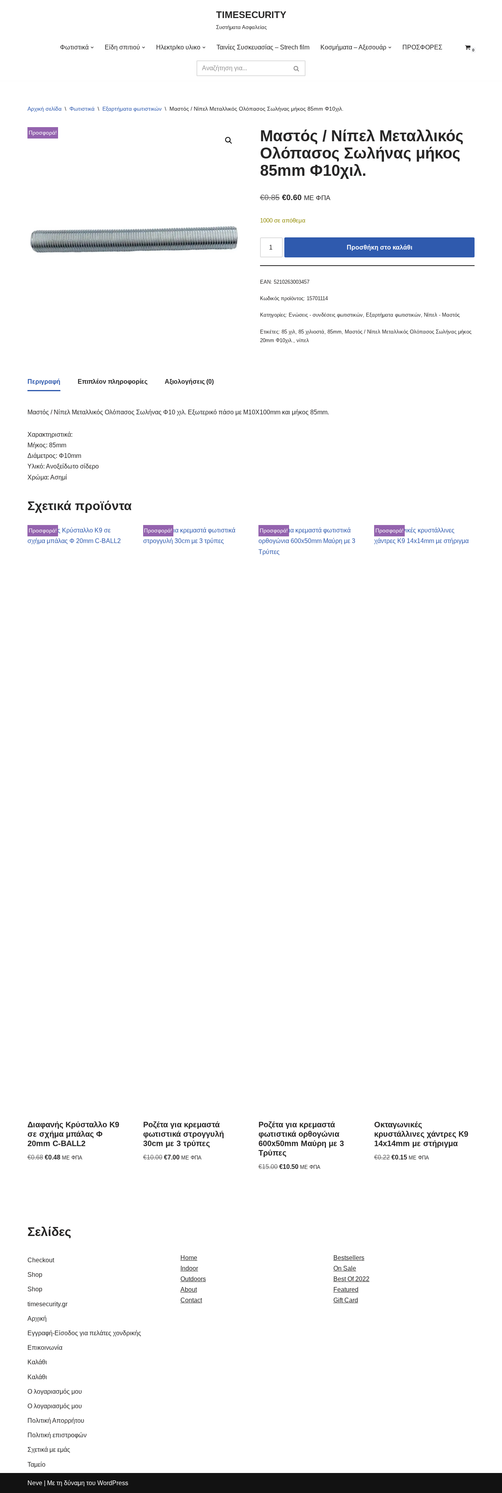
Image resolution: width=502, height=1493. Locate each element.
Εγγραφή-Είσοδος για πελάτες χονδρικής (84, 1333)
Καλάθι (37, 1362)
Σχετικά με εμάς (48, 1449)
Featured (345, 1289)
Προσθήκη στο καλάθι (379, 247)
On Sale (344, 1268)
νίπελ (302, 340)
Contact (191, 1300)
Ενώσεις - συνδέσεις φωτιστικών (326, 315)
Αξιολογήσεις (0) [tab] (189, 381)
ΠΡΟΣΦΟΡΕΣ (422, 47)
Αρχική (37, 1318)
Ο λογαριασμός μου (54, 1391)
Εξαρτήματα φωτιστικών (132, 109)
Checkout (40, 1260)
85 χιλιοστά (311, 332)
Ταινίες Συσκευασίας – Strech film (262, 47)
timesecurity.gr (47, 1304)
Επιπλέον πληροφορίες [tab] (112, 381)
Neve (34, 1483)
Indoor (189, 1268)
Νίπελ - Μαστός (442, 315)
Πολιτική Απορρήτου (55, 1420)
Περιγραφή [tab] (43, 381)
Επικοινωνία (44, 1347)
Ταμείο (36, 1464)
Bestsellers (348, 1257)
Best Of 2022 (351, 1279)
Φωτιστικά (82, 109)
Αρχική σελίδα (44, 109)
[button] (92, 47)
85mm (334, 332)
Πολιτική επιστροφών (57, 1435)
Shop (34, 1274)
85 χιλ (288, 332)
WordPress (112, 1483)
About (188, 1289)
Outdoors (193, 1279)
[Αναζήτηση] (297, 68)
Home (188, 1257)
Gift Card (345, 1300)
